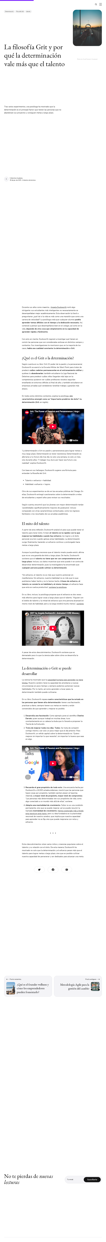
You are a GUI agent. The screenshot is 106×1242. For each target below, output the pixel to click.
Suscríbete (92, 1179)
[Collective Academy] (6, 179)
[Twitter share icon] (39, 869)
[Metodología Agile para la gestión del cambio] (78, 986)
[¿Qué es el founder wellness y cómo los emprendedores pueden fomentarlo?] (28, 986)
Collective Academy (16, 178)
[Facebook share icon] (53, 869)
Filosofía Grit (20, 11)
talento (28, 11)
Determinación (9, 11)
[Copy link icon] (66, 869)
